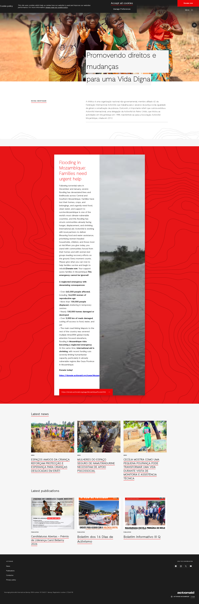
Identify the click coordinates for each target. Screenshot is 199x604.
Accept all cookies (122, 3)
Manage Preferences (121, 9)
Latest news (40, 414)
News (8, 566)
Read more (52, 451)
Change (193, 596)
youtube (191, 566)
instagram (181, 566)
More (187, 10)
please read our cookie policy (57, 7)
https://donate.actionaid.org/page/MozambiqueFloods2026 (84, 392)
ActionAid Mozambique (186, 592)
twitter (186, 566)
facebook (176, 566)
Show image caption (194, 25)
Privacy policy (11, 580)
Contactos (9, 575)
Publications (10, 571)
